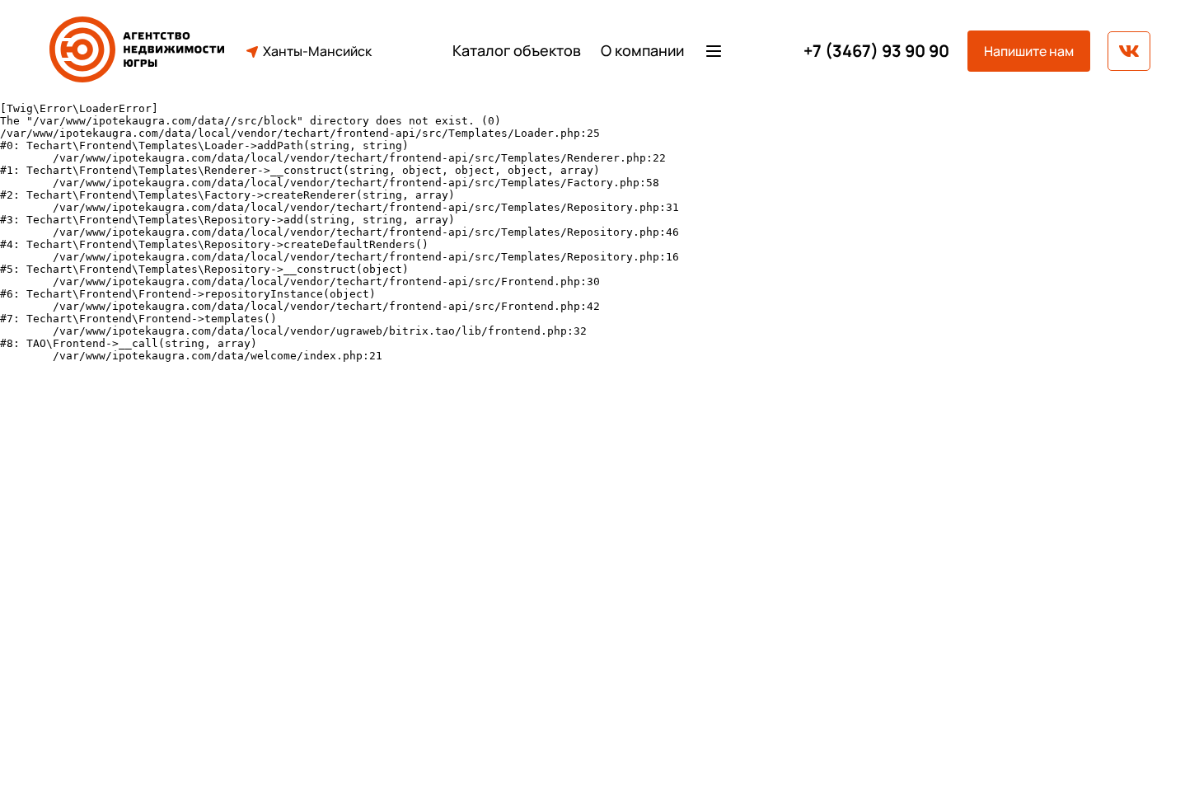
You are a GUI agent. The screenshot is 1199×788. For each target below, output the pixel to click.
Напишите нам (1029, 51)
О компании (642, 50)
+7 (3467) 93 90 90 (876, 51)
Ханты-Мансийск (317, 51)
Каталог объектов (516, 50)
